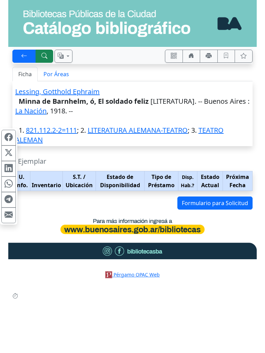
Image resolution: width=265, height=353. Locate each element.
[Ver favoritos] (244, 56)
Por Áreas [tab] (56, 74)
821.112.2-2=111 (51, 130)
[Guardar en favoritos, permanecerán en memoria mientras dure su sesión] (226, 56)
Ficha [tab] (25, 74)
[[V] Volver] (24, 56)
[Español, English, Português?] (63, 56)
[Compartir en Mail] (8, 215)
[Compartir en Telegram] (8, 200)
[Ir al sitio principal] (132, 23)
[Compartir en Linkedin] (8, 169)
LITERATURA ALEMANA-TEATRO (138, 130)
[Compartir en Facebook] (8, 138)
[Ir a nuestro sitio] (191, 56)
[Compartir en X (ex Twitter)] (8, 153)
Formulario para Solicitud (215, 203)
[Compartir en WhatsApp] (8, 184)
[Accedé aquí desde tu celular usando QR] (174, 56)
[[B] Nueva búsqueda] (44, 56)
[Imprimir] (209, 56)
